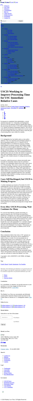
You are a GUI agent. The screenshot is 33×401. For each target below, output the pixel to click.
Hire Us (6, 12)
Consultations (7, 10)
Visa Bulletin (7, 385)
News (5, 275)
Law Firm (6, 7)
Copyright (6, 370)
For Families (22, 264)
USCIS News (7, 381)
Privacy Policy (8, 373)
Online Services (8, 15)
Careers (6, 361)
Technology (7, 360)
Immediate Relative (24, 106)
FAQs (5, 276)
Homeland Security (9, 382)
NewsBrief (14, 108)
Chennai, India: (5, 349)
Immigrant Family (5, 108)
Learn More (15, 287)
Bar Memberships (9, 374)
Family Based (15, 106)
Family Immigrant (13, 264)
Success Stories (8, 278)
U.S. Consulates (8, 387)
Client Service (8, 13)
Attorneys (6, 9)
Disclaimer (7, 371)
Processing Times (8, 384)
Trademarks (7, 368)
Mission (6, 357)
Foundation (7, 16)
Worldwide (7, 358)
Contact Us (7, 18)
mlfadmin (21, 108)
